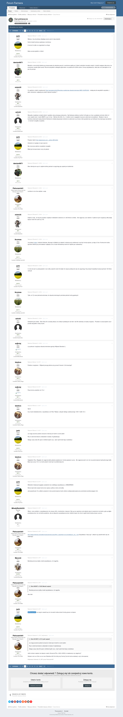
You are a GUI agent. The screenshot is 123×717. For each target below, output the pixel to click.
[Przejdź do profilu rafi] (11, 20)
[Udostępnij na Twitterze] (9, 702)
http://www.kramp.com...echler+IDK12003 (47, 140)
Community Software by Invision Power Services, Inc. (62, 714)
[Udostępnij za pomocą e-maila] (28, 702)
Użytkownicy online (35, 11)
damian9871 (18, 62)
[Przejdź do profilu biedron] (18, 371)
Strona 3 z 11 (50, 30)
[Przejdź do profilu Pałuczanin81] (18, 199)
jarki (18, 36)
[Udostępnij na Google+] (15, 702)
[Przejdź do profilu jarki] (18, 45)
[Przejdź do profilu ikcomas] (18, 248)
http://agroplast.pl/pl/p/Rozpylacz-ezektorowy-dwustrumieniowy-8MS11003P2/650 (67, 90)
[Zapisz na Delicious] (20, 702)
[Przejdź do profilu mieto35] (18, 96)
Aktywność (22, 8)
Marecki (18, 558)
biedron (18, 362)
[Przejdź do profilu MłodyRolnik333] (18, 517)
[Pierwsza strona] (10, 31)
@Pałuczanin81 (32, 612)
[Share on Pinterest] (31, 702)
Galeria (16, 11)
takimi (35, 242)
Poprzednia (15, 30)
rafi (25, 21)
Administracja (24, 11)
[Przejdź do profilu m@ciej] (18, 349)
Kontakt (66, 711)
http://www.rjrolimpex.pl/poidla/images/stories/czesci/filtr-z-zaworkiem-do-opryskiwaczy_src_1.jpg (53, 534)
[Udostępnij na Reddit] (23, 702)
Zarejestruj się (110, 3)
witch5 (18, 112)
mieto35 (18, 87)
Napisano (34, 36)
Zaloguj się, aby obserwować (95, 18)
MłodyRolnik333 (18, 508)
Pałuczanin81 (18, 188)
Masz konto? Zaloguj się (97, 3)
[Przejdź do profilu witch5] (18, 121)
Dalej (40, 30)
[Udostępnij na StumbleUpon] (25, 702)
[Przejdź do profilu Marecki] (18, 567)
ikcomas (18, 239)
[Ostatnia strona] (44, 31)
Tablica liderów (46, 11)
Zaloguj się (87, 685)
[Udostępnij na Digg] (17, 702)
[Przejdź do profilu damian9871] (18, 71)
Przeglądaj (12, 8)
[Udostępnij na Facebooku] (12, 702)
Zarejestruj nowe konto (35, 685)
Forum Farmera (15, 3)
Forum (10, 11)
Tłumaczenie (58, 711)
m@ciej (18, 343)
